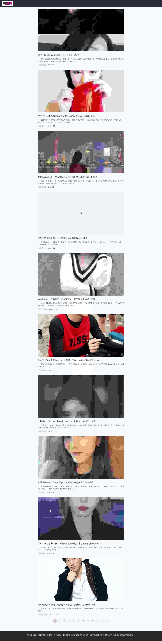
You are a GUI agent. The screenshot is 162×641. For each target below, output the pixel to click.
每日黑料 (41, 248)
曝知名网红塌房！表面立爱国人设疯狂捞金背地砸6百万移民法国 (68, 543)
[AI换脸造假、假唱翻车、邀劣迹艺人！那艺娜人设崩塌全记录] (81, 274)
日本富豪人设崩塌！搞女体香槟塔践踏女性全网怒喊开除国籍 (66, 604)
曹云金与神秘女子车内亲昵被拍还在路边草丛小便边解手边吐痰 (67, 177)
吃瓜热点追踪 (43, 309)
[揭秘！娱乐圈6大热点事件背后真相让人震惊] (81, 30)
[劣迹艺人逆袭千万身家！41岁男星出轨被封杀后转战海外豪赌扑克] (81, 335)
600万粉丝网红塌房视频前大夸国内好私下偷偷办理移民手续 (66, 116)
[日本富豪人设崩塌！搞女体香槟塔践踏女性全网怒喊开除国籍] (81, 579)
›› (107, 621)
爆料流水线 (42, 187)
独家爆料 (41, 126)
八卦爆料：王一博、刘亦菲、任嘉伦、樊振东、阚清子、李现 (66, 421)
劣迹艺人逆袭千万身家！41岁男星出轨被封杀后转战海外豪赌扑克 (69, 360)
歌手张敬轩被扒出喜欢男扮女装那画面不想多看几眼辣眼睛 (65, 482)
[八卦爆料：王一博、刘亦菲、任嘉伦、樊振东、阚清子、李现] (81, 396)
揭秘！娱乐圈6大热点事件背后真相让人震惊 (58, 55)
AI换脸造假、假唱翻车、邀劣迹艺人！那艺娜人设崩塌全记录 (66, 299)
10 (98, 621)
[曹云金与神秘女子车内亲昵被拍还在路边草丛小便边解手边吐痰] (81, 152)
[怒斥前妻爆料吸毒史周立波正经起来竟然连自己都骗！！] (81, 213)
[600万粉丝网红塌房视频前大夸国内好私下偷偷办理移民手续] (81, 91)
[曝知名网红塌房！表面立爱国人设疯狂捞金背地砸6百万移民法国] (81, 518)
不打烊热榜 (42, 65)
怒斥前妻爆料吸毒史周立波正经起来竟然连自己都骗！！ (64, 238)
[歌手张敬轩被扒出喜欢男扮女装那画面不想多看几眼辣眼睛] (81, 457)
